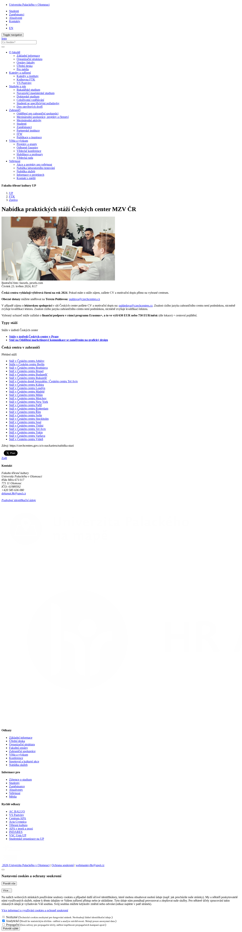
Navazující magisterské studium (35, 93)
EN (11, 28)
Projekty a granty (27, 144)
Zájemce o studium (20, 779)
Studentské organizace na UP (26, 838)
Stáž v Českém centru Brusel (26, 371)
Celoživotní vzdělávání (30, 99)
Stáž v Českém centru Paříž (25, 405)
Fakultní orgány (18, 747)
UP (11, 193)
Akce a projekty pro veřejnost (34, 164)
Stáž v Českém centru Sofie (25, 415)
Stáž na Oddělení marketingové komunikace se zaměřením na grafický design (58, 340)
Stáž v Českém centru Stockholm (29, 418)
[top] (3, 869)
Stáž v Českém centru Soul (25, 422)
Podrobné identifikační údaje (19, 500)
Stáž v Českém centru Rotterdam (28, 408)
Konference (16, 758)
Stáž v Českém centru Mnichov (28, 398)
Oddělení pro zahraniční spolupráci (37, 113)
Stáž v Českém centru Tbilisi (26, 425)
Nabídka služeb (26, 171)
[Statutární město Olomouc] (10, 861)
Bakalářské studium (28, 89)
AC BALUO (17, 811)
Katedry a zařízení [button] (20, 72)
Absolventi (15, 17)
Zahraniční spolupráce (22, 751)
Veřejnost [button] (14, 161)
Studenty (14, 783)
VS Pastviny (24, 82)
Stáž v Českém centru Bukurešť (28, 378)
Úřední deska (25, 65)
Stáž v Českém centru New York (28, 401)
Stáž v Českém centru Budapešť (28, 374)
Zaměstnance (17, 786)
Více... (6, 890)
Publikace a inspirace (29, 137)
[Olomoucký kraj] (15, 851)
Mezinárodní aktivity (29, 120)
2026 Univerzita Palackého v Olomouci (26, 865)
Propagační (12, 924)
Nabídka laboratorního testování (36, 168)
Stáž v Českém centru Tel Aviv (27, 429)
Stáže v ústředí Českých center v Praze (34, 336)
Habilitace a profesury (30, 154)
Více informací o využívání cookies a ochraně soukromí (35, 910)
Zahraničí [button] (14, 110)
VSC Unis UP (17, 835)
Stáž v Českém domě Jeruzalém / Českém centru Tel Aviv (43, 381)
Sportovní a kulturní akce (24, 761)
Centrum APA (17, 818)
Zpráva (13, 199)
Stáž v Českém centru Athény (26, 361)
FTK (12, 196)
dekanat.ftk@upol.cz (14, 493)
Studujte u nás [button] (17, 86)
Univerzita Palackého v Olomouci (29, 4)
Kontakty (14, 21)
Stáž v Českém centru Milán (26, 395)
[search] (3, 46)
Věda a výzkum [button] (18, 140)
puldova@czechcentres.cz (84, 299)
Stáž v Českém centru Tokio (26, 432)
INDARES (15, 832)
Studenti (14, 11)
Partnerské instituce (28, 130)
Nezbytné (12, 917)
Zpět (4, 458)
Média (13, 796)
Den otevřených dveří (30, 106)
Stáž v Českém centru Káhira (26, 384)
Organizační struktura (29, 59)
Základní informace (28, 55)
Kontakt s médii (26, 178)
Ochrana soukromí (63, 865)
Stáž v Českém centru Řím (25, 412)
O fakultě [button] (14, 52)
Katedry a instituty (28, 76)
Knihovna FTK (26, 79)
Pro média (23, 69)
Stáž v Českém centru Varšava (27, 435)
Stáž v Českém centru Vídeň (26, 439)
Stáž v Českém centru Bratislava (28, 367)
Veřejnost (14, 793)
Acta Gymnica (17, 821)
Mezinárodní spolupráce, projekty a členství (43, 117)
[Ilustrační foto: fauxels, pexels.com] (58, 279)
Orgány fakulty (26, 62)
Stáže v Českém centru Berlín (26, 364)
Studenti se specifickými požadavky (38, 103)
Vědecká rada (25, 157)
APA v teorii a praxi (21, 828)
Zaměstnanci (16, 14)
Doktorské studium (28, 96)
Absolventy (16, 789)
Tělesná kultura (18, 825)
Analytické (12, 921)
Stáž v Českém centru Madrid (26, 391)
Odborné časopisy (27, 147)
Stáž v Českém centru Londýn (27, 388)
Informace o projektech (30, 174)
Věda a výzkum (18, 754)
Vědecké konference (29, 151)
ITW (19, 134)
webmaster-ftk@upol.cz (90, 865)
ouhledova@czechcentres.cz (136, 305)
